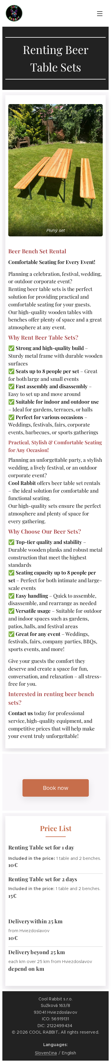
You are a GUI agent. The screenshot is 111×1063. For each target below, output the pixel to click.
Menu (100, 13)
